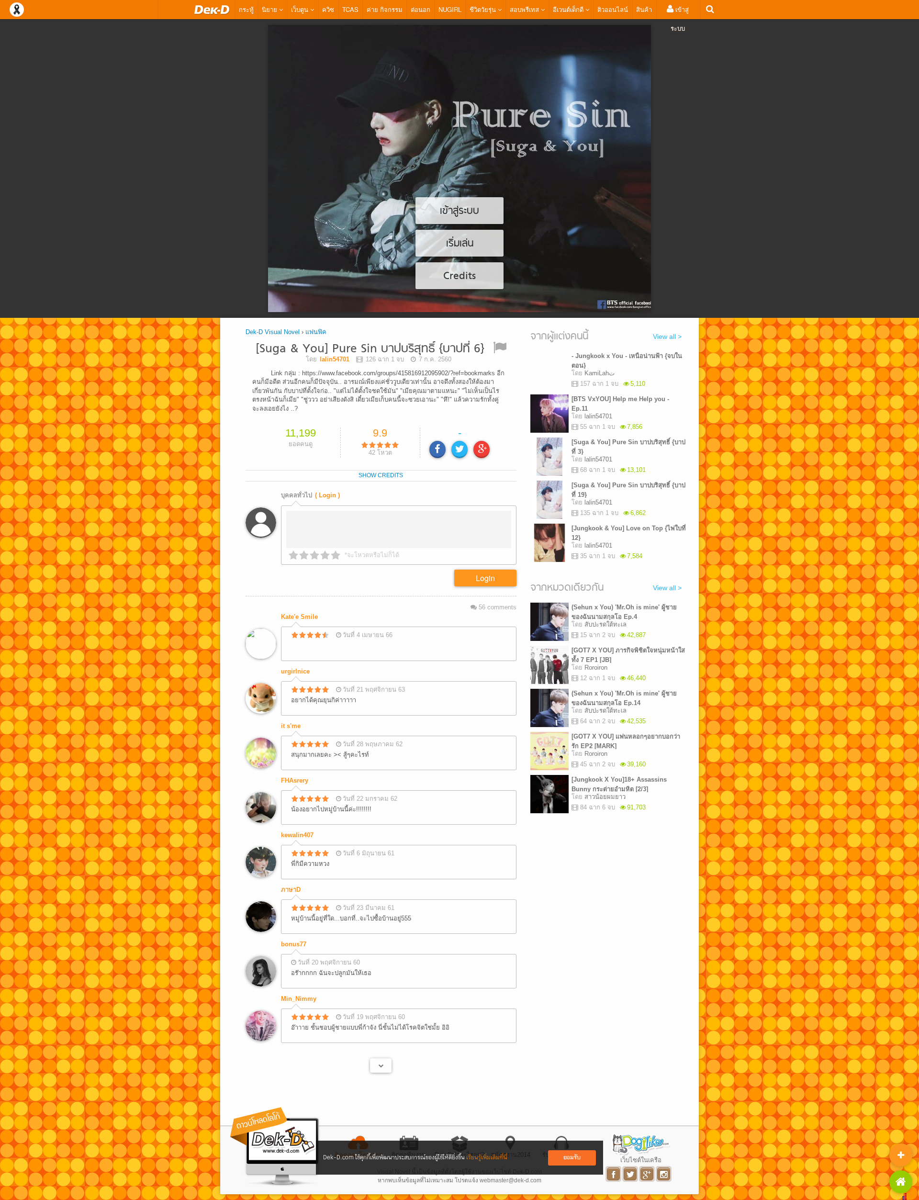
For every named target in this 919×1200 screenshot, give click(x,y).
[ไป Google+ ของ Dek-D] (647, 1174)
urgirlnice (295, 671)
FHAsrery (294, 780)
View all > (667, 336)
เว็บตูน (300, 9)
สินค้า (644, 9)
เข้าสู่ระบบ (680, 19)
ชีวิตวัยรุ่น (484, 9)
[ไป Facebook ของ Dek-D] (613, 1174)
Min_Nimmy (298, 998)
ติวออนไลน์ (612, 9)
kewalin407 (297, 835)
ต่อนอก (420, 9)
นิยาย (270, 9)
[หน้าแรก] (212, 9)
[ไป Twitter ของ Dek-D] (630, 1174)
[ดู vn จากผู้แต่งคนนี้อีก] (381, 1065)
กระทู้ (246, 9)
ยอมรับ (572, 1157)
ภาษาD (291, 889)
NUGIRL (449, 9)
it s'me (291, 725)
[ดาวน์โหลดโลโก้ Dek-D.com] (275, 1146)
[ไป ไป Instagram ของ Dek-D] (664, 1174)
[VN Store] (900, 1181)
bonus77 (293, 944)
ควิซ (328, 9)
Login (485, 577)
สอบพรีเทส (525, 9)
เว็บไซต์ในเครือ (640, 1159)
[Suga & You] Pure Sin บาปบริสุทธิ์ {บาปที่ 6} (370, 349)
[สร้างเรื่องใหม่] (900, 1155)
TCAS (350, 9)
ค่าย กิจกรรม (385, 9)
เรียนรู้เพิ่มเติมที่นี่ (486, 1157)
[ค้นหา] (710, 9)
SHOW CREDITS (381, 475)
